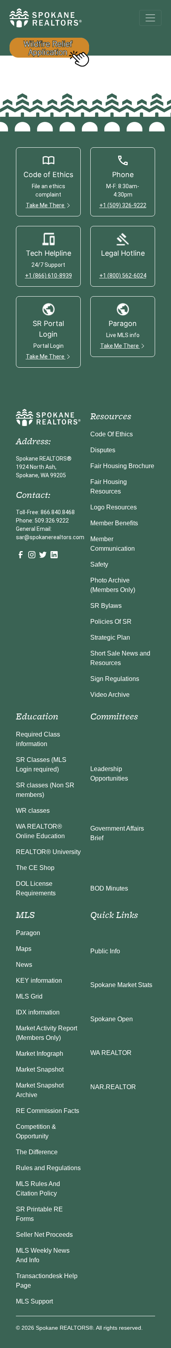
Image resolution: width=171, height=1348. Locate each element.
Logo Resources (113, 507)
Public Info (105, 951)
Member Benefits (114, 523)
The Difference (37, 1152)
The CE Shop (35, 867)
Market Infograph (39, 1053)
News (24, 964)
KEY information (39, 980)
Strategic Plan (110, 637)
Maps (23, 948)
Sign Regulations (114, 678)
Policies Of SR (111, 621)
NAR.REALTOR (113, 1087)
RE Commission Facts (47, 1110)
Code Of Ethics (111, 434)
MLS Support (34, 1301)
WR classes (33, 810)
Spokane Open (111, 1019)
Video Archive (110, 694)
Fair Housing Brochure (122, 466)
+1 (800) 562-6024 (122, 275)
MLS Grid (29, 996)
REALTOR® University (48, 852)
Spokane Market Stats (121, 985)
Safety (99, 564)
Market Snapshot (40, 1069)
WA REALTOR (111, 1052)
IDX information (38, 1012)
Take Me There (46, 205)
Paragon (28, 933)
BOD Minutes (109, 888)
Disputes (102, 450)
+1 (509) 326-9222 (122, 205)
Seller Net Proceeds (44, 1234)
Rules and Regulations (48, 1168)
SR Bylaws (106, 605)
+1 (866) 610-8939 (48, 275)
